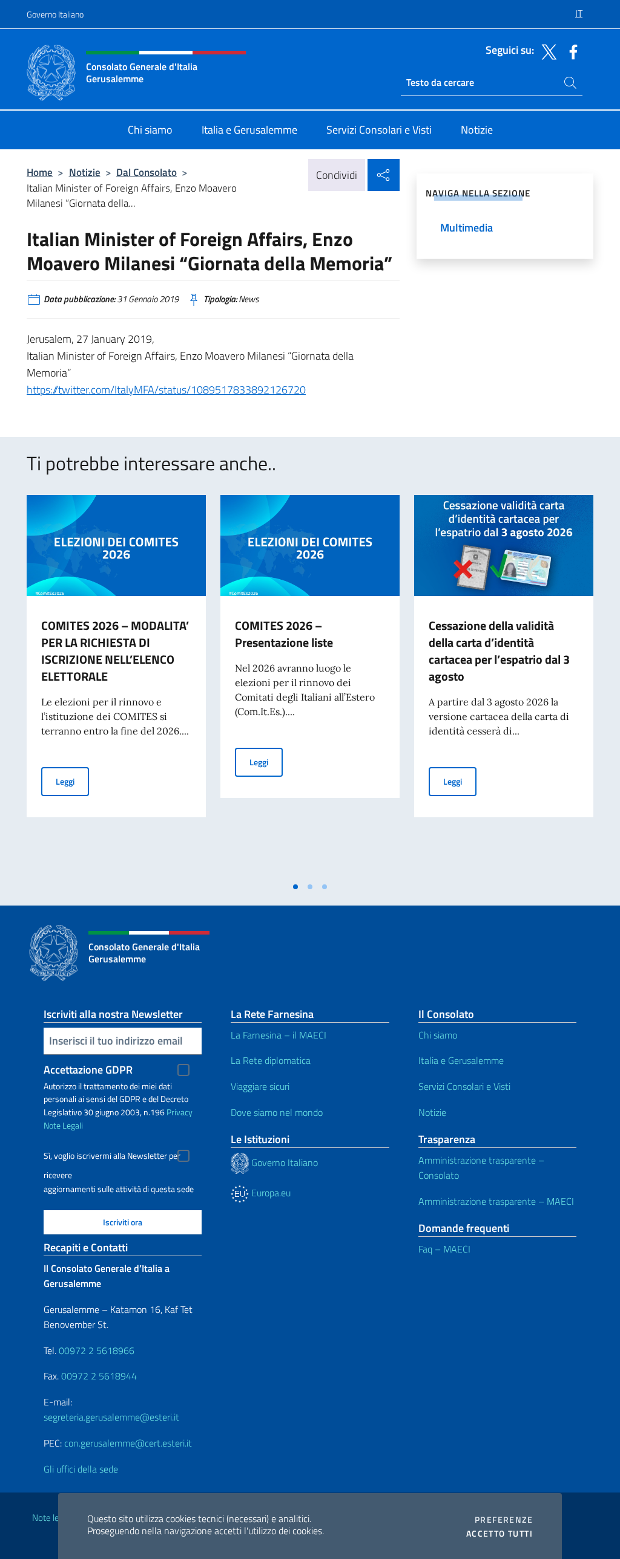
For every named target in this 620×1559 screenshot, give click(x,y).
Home (40, 172)
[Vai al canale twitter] (546, 51)
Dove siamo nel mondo (277, 1112)
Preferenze (504, 1519)
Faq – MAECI (444, 1249)
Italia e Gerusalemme (461, 1060)
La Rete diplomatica (271, 1060)
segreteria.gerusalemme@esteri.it (111, 1417)
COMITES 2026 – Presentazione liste (284, 634)
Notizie (85, 172)
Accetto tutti (499, 1533)
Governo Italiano (55, 14)
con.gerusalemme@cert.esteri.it (128, 1443)
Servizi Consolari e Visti (464, 1086)
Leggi (72, 781)
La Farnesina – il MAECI (278, 1035)
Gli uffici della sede (81, 1469)
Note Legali (63, 1125)
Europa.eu (270, 1192)
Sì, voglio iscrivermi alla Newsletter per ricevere (112, 1157)
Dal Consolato (146, 172)
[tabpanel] (116, 685)
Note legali (52, 1518)
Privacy (180, 1112)
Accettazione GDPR (88, 1069)
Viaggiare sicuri (260, 1086)
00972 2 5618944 (99, 1376)
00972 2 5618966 (96, 1350)
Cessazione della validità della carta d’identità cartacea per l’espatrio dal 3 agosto (499, 651)
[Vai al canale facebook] (570, 51)
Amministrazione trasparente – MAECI (496, 1201)
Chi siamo (437, 1035)
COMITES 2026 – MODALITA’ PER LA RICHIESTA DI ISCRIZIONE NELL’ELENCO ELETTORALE (115, 651)
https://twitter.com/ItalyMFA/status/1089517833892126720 (166, 389)
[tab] (295, 886)
